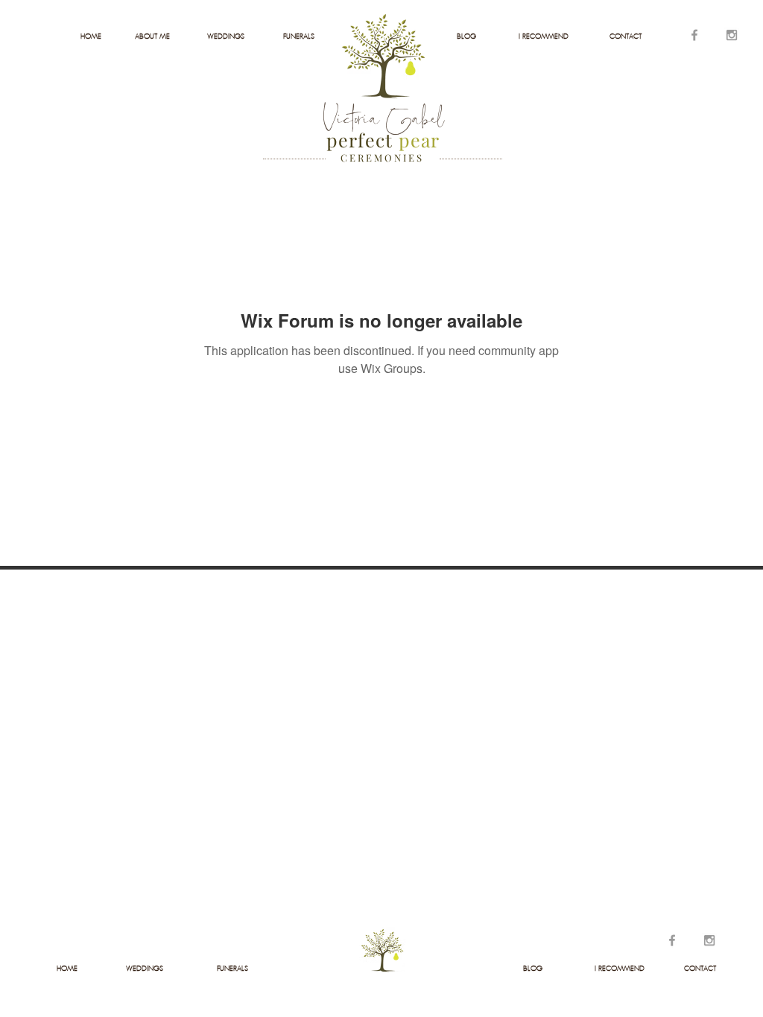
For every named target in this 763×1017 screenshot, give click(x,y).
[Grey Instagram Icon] (731, 35)
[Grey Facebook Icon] (694, 35)
